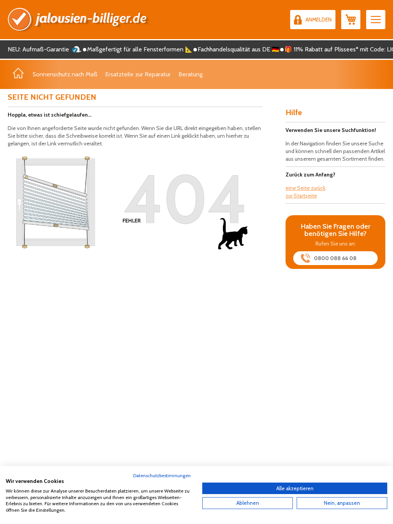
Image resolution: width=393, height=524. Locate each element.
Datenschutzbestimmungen (162, 475)
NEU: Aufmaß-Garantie (38, 49)
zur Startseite (301, 195)
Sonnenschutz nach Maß (65, 74)
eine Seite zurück (305, 188)
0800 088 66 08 (335, 258)
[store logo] (79, 19)
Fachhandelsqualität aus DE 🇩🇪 (238, 49)
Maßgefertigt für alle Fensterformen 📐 (140, 49)
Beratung (190, 74)
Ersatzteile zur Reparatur (138, 74)
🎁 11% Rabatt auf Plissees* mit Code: (334, 49)
